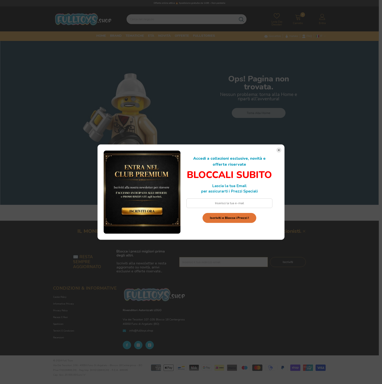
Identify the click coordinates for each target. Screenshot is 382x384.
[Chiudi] (278, 150)
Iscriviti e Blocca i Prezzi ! (229, 218)
